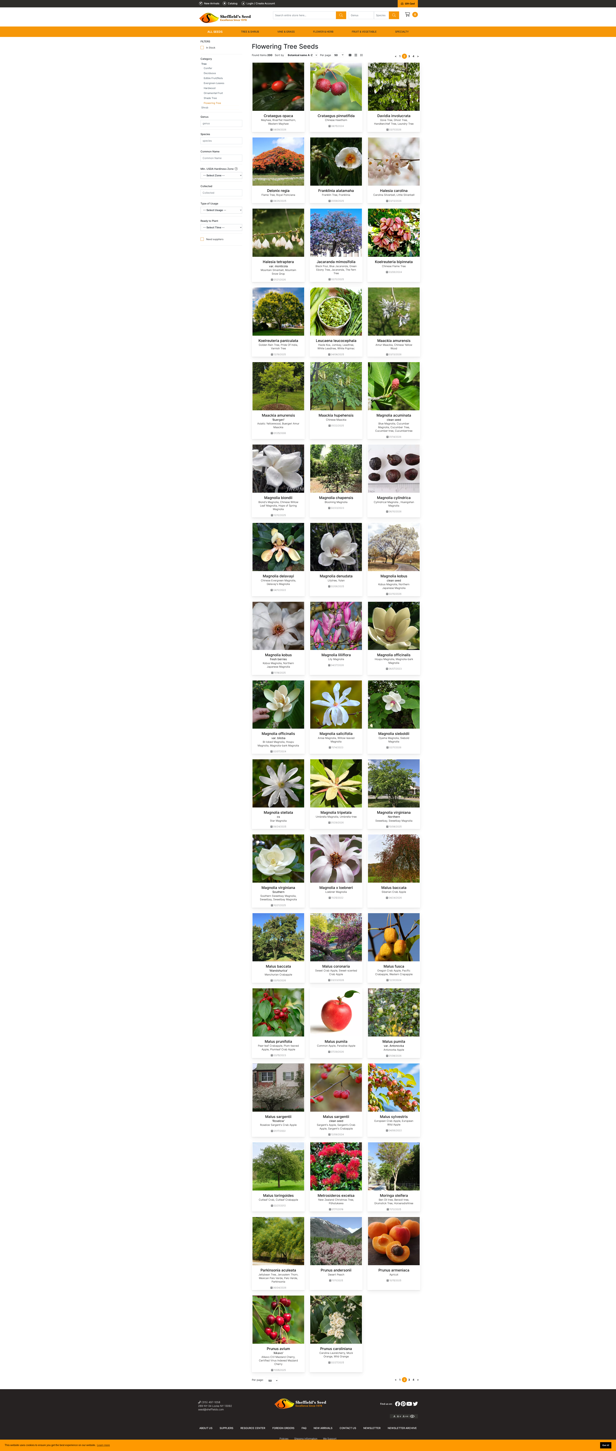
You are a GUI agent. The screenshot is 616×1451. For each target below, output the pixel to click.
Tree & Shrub (250, 31)
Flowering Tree (212, 103)
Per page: (257, 1379)
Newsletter (372, 1428)
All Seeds (214, 31)
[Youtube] (409, 1404)
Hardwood (209, 88)
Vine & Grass (286, 31)
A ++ (405, 1416)
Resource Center (252, 1428)
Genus (205, 116)
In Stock (210, 47)
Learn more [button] (103, 1445)
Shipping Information (305, 1438)
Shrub (204, 107)
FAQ (304, 1428)
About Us (205, 1428)
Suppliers (226, 1428)
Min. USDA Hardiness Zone (217, 168)
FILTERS (205, 41)
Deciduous (210, 73)
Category (206, 58)
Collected (206, 186)
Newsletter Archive (402, 1428)
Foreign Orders (283, 1428)
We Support (329, 1438)
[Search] (341, 15)
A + (399, 1416)
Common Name (210, 151)
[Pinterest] (403, 1404)
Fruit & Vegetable (364, 31)
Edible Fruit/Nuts (213, 78)
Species (205, 134)
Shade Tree (210, 98)
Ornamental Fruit (213, 93)
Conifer (208, 68)
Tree (204, 63)
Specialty (402, 31)
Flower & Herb (323, 31)
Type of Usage (209, 203)
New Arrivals (323, 1428)
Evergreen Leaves (214, 83)
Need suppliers (214, 239)
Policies (284, 1438)
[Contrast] (413, 1416)
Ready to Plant (209, 220)
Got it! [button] (605, 1445)
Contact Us (348, 1428)
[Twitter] (415, 1404)
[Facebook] (397, 1404)
